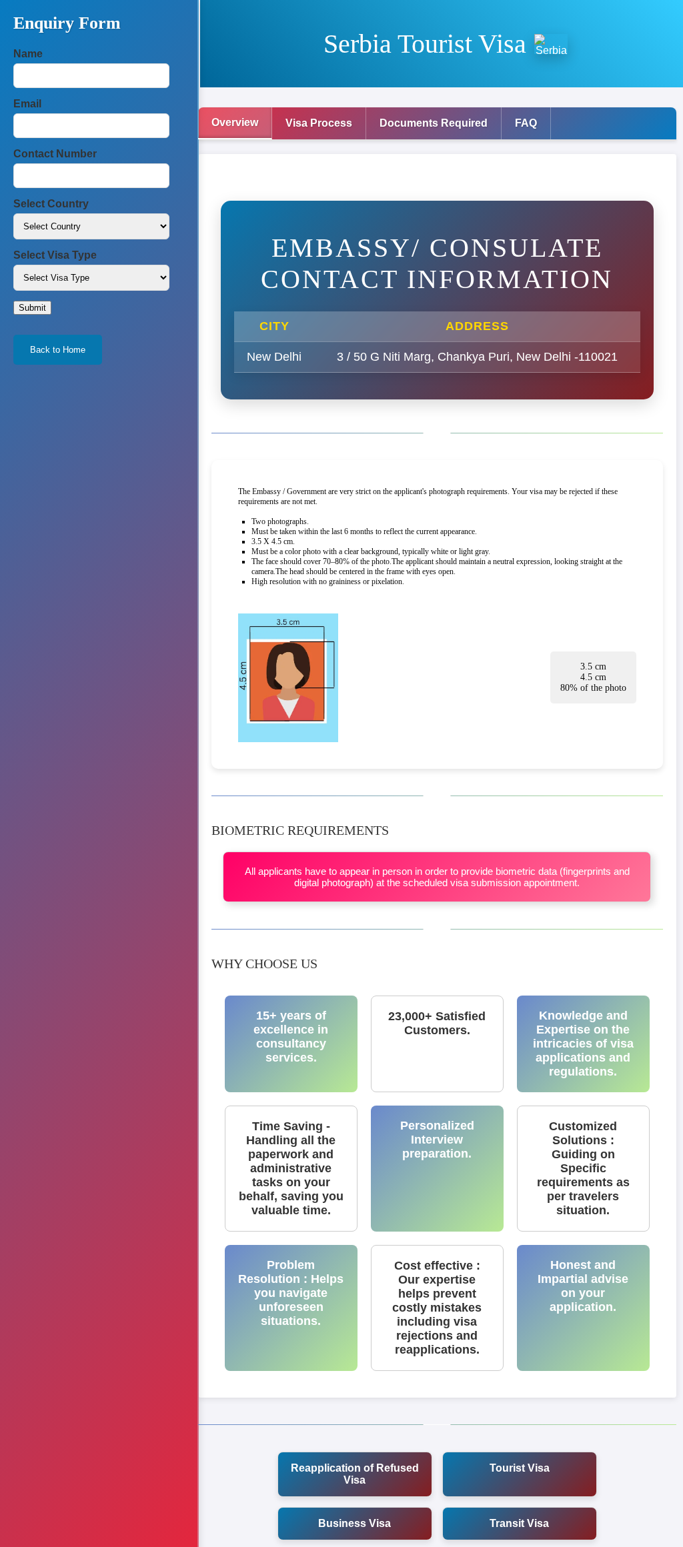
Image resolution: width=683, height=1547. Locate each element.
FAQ (526, 123)
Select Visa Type (55, 255)
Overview (234, 122)
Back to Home (57, 350)
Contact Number (55, 153)
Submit (32, 308)
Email (27, 103)
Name (28, 53)
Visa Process (318, 123)
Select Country (51, 203)
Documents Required (434, 123)
